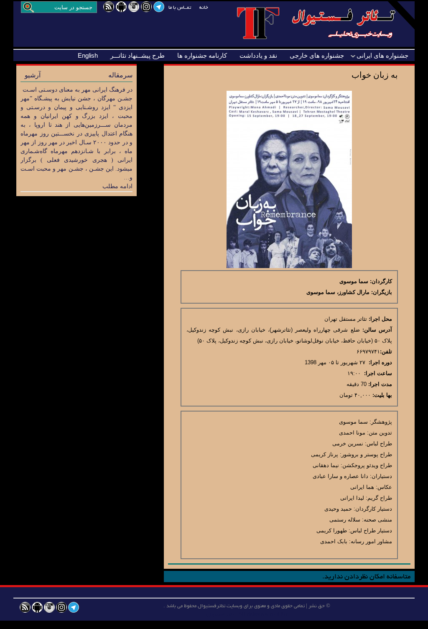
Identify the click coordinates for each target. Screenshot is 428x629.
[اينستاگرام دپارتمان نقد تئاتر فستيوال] (146, 10)
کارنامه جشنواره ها (202, 55)
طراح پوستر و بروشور (366, 454)
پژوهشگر (381, 422)
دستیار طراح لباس (371, 530)
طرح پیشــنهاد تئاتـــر (137, 55)
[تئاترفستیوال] (326, 41)
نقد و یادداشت (258, 55)
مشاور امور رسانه (371, 541)
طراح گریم (379, 498)
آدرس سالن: (377, 330)
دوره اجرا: (380, 362)
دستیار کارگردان (373, 509)
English (88, 55)
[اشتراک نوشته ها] (108, 10)
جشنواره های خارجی (317, 55)
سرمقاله (120, 75)
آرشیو (33, 75)
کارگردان (382, 281)
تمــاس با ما (179, 7)
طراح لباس (379, 443)
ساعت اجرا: (378, 373)
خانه (203, 7)
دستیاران (382, 476)
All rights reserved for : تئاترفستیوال (246, 614)
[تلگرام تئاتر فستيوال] (158, 10)
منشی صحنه (378, 519)
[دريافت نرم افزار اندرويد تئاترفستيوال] (121, 10)
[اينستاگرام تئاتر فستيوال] (133, 10)
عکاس (384, 487)
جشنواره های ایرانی (382, 55)
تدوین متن (380, 433)
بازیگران (382, 292)
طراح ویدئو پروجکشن (367, 465)
